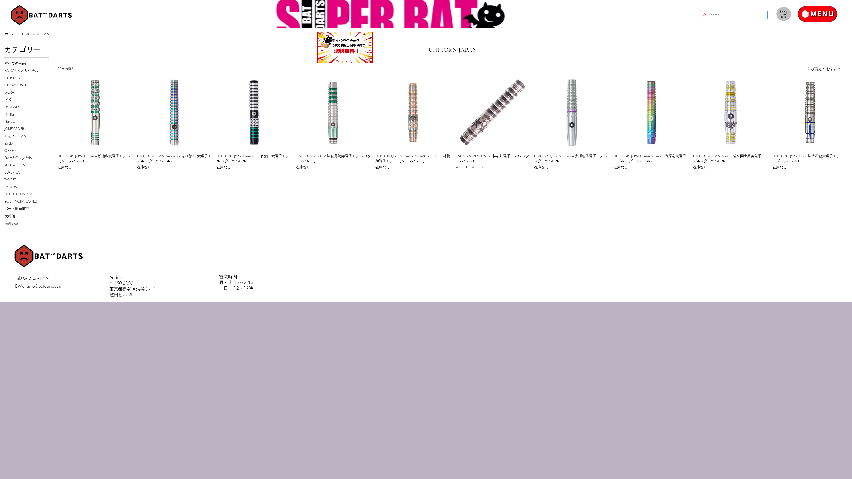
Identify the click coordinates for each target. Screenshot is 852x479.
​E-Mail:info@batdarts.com (38, 286)
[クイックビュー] (95, 112)
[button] (783, 14)
